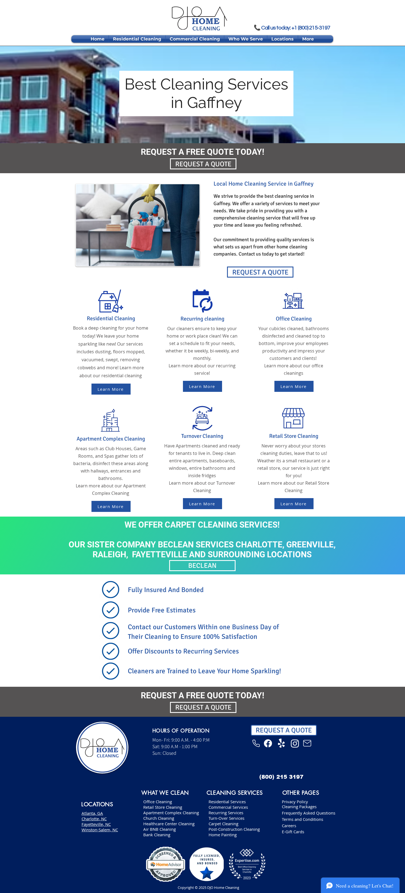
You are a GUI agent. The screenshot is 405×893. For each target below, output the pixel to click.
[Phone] (256, 743)
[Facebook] (268, 743)
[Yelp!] (281, 743)
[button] (245, 39)
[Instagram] (295, 743)
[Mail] (307, 743)
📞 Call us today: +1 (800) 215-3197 (292, 27)
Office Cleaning (157, 801)
